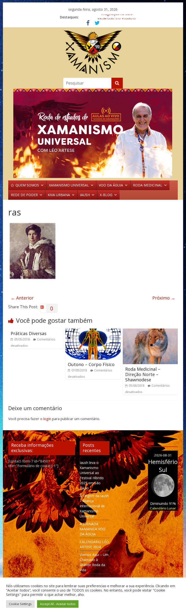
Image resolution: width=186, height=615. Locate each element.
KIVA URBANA (59, 194)
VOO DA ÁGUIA (111, 185)
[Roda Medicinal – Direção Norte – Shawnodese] (150, 331)
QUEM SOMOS (27, 185)
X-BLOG (106, 194)
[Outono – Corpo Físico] (93, 331)
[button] (93, 133)
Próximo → (163, 298)
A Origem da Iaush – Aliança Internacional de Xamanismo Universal (94, 505)
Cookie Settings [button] (20, 604)
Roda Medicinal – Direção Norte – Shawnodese (142, 374)
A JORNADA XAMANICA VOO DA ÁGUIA (92, 529)
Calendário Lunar (163, 508)
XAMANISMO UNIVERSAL (69, 185)
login (47, 418)
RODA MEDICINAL (147, 185)
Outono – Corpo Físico (91, 364)
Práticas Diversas (28, 333)
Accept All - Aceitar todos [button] (58, 604)
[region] (93, 133)
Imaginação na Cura (116, 17)
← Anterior (22, 298)
